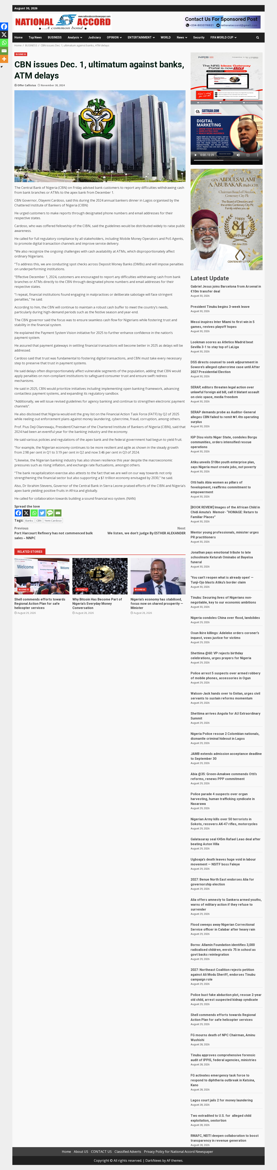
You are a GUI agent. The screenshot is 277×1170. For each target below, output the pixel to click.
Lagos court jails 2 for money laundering (222, 1100)
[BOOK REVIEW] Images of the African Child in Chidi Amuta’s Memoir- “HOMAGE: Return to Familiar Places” (225, 512)
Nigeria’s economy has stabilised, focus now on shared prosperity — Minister (158, 576)
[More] (4, 59)
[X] (26, 512)
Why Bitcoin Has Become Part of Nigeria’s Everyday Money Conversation (99, 576)
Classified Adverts (128, 1151)
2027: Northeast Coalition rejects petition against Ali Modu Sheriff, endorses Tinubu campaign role (223, 974)
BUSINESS (55, 37)
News (180, 37)
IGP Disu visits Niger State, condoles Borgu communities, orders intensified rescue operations (224, 442)
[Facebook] (18, 512)
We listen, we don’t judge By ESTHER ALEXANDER (146, 530)
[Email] (57, 512)
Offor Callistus (26, 85)
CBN (38, 520)
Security (198, 37)
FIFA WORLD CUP (221, 37)
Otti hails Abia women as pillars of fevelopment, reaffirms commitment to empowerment (221, 487)
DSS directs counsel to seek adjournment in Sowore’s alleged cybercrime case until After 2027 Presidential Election (225, 367)
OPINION (113, 37)
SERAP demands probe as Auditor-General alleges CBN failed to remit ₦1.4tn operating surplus (225, 417)
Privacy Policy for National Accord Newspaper (178, 1151)
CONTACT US (101, 1151)
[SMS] (50, 512)
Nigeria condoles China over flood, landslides (225, 618)
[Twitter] (42, 512)
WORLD (166, 37)
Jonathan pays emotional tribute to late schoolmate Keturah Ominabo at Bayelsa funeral (222, 557)
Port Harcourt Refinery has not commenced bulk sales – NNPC (53, 533)
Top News (35, 37)
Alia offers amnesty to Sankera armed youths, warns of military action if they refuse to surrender (226, 904)
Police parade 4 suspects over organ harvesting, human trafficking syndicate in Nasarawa (223, 799)
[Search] (257, 37)
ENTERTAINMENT (140, 37)
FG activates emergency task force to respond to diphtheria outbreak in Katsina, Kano (223, 1080)
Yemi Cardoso (53, 520)
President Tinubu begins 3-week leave (220, 307)
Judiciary (94, 37)
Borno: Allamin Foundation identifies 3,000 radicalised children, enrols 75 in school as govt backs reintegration (223, 949)
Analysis (73, 37)
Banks (29, 520)
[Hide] (1, 66)
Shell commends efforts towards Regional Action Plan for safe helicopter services (41, 576)
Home (18, 37)
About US (81, 1151)
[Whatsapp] (34, 512)
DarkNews (153, 1160)
